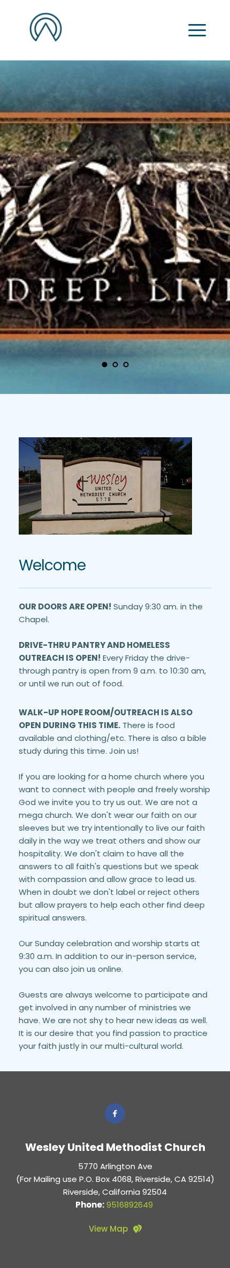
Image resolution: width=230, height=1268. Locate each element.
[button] (197, 30)
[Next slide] (202, 227)
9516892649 (129, 1204)
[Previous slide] (27, 227)
